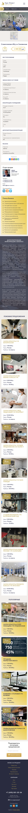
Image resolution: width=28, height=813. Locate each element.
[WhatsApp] (16, 159)
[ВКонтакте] (10, 159)
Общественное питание (14, 767)
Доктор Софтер (16, 810)
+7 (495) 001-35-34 (7, 182)
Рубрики (7, 9)
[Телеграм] (10, 192)
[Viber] (14, 159)
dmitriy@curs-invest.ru (8, 185)
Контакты (14, 784)
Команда (14, 786)
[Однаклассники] (14, 806)
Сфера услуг (14, 9)
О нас (14, 782)
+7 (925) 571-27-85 (7, 180)
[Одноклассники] (12, 159)
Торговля (14, 769)
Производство (14, 772)
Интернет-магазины (14, 774)
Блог (14, 780)
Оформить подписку (15, 755)
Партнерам (14, 788)
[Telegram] (18, 159)
